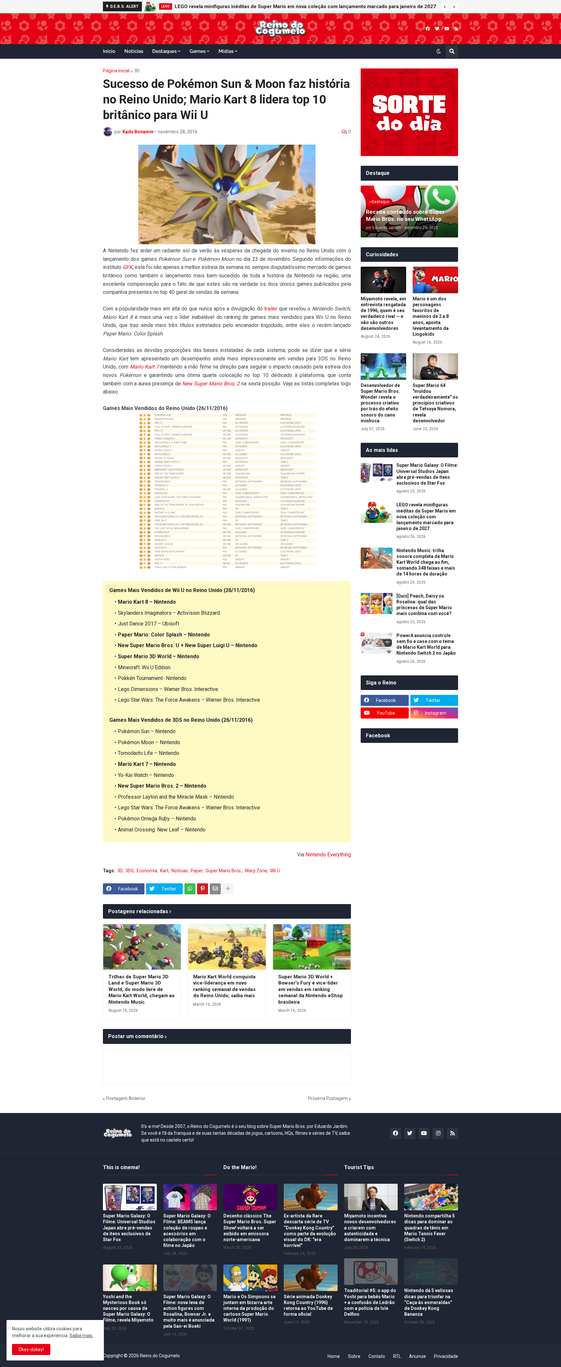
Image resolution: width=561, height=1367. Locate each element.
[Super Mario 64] (435, 366)
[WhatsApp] (189, 888)
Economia (147, 870)
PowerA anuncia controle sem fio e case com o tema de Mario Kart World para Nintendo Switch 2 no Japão (426, 644)
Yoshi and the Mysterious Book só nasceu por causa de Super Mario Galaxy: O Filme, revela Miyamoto (128, 1308)
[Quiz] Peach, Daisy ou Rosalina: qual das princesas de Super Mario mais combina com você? (424, 604)
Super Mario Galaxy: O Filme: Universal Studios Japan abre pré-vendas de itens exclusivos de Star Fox (427, 474)
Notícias (179, 870)
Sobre (354, 1356)
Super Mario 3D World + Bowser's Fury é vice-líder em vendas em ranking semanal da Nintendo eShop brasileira (310, 989)
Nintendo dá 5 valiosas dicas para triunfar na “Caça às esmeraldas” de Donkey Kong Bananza (428, 1302)
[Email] (215, 888)
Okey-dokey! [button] (31, 1349)
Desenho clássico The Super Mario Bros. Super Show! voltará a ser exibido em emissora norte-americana (249, 1227)
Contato (376, 1356)
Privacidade (446, 1356)
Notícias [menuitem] (133, 51)
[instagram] (438, 1133)
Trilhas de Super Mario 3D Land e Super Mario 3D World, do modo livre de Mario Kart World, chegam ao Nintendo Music (141, 989)
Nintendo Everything (328, 855)
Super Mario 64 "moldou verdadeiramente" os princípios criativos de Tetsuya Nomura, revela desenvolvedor (435, 403)
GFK (127, 267)
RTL (397, 1356)
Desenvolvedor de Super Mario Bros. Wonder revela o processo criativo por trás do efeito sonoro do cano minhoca (380, 403)
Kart (164, 870)
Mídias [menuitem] (225, 51)
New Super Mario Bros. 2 (211, 384)
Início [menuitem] (109, 51)
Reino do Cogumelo (160, 1355)
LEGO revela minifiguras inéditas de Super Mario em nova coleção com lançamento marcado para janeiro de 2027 (426, 516)
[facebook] (428, 28)
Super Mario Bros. (224, 870)
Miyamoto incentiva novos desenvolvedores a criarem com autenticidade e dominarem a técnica (370, 1227)
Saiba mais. (81, 1335)
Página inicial (116, 70)
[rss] (456, 28)
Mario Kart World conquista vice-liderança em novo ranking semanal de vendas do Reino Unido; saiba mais (224, 986)
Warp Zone (256, 870)
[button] (445, 7)
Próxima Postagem (328, 1098)
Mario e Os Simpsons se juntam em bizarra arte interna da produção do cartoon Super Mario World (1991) (249, 1308)
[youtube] (446, 28)
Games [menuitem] (198, 51)
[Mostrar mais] (227, 888)
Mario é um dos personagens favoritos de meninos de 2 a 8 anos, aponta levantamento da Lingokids (431, 316)
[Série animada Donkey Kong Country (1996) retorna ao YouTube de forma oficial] (311, 1277)
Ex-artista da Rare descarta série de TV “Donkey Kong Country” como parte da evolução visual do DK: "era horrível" (310, 1230)
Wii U (275, 870)
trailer (270, 309)
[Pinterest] (202, 888)
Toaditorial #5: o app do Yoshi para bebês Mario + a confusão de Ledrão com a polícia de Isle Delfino (370, 1302)
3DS (129, 870)
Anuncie (417, 1356)
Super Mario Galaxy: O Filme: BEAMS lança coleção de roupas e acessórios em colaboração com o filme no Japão (187, 1230)
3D (137, 70)
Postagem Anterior (125, 1098)
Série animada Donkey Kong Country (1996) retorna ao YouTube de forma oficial (308, 1305)
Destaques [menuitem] (164, 51)
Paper (197, 870)
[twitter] (437, 28)
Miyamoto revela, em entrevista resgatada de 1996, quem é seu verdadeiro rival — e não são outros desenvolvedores (383, 313)
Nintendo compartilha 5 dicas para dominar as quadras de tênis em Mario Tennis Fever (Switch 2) (429, 1227)
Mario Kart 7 (144, 367)
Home (334, 1356)
